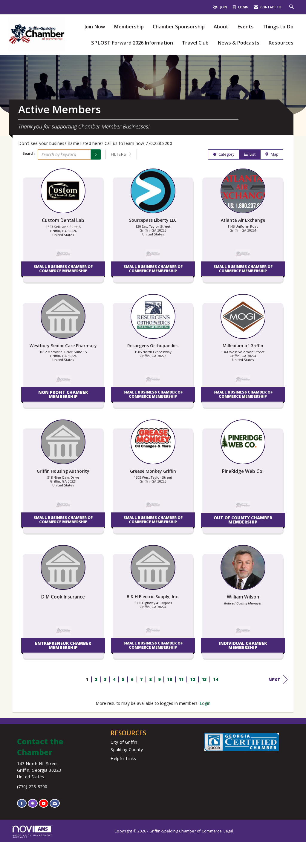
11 (180, 679)
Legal (228, 831)
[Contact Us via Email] (55, 803)
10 (169, 679)
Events (245, 27)
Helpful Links (123, 758)
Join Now (94, 27)
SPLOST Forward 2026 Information (132, 43)
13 (203, 679)
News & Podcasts (238, 43)
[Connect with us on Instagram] (32, 803)
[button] (96, 154)
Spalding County (127, 749)
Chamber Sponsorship (179, 27)
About (221, 27)
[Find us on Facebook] (22, 803)
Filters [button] (119, 154)
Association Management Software (32, 836)
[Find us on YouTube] (43, 803)
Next (274, 679)
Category (225, 154)
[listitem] (63, 228)
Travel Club (195, 43)
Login (205, 703)
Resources (280, 43)
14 (215, 679)
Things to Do (278, 27)
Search (29, 153)
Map (274, 154)
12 (192, 679)
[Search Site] (292, 7)
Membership (129, 27)
